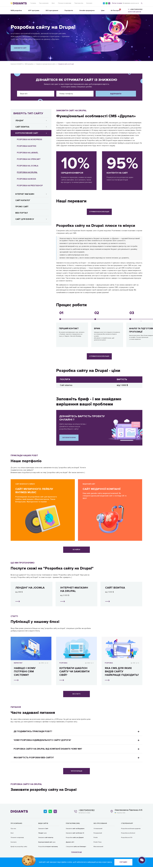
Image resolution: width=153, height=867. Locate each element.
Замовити (43, 828)
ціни (42, 833)
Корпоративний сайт (26, 133)
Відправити (115, 94)
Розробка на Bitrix (26, 146)
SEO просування (52, 10)
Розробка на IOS (126, 837)
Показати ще (76, 852)
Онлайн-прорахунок (87, 10)
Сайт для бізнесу (24, 219)
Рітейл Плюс (98, 842)
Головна (33, 3)
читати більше (76, 771)
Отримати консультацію (99, 212)
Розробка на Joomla (27, 166)
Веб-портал (21, 213)
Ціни (102, 10)
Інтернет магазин (24, 194)
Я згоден (123, 862)
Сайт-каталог (22, 200)
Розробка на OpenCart (29, 159)
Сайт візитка (22, 127)
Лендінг (19, 120)
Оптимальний (98, 828)
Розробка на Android (128, 833)
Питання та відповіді (64, 3)
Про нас (13, 828)
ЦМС (70, 842)
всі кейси (76, 549)
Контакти (89, 3)
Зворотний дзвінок (134, 12)
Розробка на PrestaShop (30, 185)
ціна (46, 842)
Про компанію (43, 3)
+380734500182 (87, 810)
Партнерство (78, 3)
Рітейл (96, 837)
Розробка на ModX (26, 179)
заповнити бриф (69, 437)
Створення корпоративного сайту (46, 64)
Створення (76, 846)
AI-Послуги (115, 10)
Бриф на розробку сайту (19, 846)
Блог (53, 3)
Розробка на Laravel (27, 152)
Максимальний (98, 846)
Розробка (48, 846)
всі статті (76, 694)
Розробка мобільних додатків (130, 828)
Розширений (98, 833)
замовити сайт (20, 48)
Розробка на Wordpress (29, 139)
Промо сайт (21, 206)
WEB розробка (16, 10)
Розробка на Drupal (27, 172)
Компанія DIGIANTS (17, 64)
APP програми (33, 10)
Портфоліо (69, 10)
